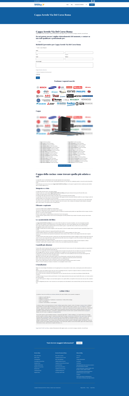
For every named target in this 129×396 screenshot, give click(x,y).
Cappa (40, 41)
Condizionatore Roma (37, 370)
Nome (37, 54)
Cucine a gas (78, 355)
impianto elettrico (84, 305)
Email (37, 56)
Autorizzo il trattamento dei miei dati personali (44, 72)
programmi (88, 310)
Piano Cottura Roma (37, 355)
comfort (80, 317)
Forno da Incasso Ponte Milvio (60, 366)
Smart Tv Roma (36, 357)
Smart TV (78, 357)
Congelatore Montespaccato (59, 370)
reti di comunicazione (56, 317)
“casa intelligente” (82, 306)
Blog (72, 4)
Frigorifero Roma (37, 372)
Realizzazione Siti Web (42, 387)
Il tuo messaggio (39, 61)
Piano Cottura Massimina (59, 359)
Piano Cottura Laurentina (59, 355)
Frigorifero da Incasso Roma (38, 366)
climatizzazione (71, 316)
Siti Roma (48, 387)
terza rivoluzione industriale (54, 294)
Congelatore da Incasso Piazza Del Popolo (62, 363)
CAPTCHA (38, 74)
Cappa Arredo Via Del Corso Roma (42, 328)
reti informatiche (46, 317)
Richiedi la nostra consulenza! (64, 165)
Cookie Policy (92, 387)
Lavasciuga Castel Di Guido (59, 372)
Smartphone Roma (37, 363)
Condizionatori (78, 363)
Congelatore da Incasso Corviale (60, 357)
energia (85, 316)
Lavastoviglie (78, 361)
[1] (47, 298)
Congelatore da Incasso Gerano (60, 368)
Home (68, 4)
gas (82, 316)
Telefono (66, 56)
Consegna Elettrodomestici (80, 359)
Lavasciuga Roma (37, 359)
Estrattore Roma (36, 368)
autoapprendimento (56, 311)
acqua (80, 316)
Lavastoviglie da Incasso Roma (39, 361)
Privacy (88, 387)
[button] (86, 4)
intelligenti (60, 305)
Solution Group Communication (55, 387)
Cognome (66, 54)
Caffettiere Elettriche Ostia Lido (60, 361)
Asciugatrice (78, 374)
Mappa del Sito (83, 387)
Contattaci (92, 4)
